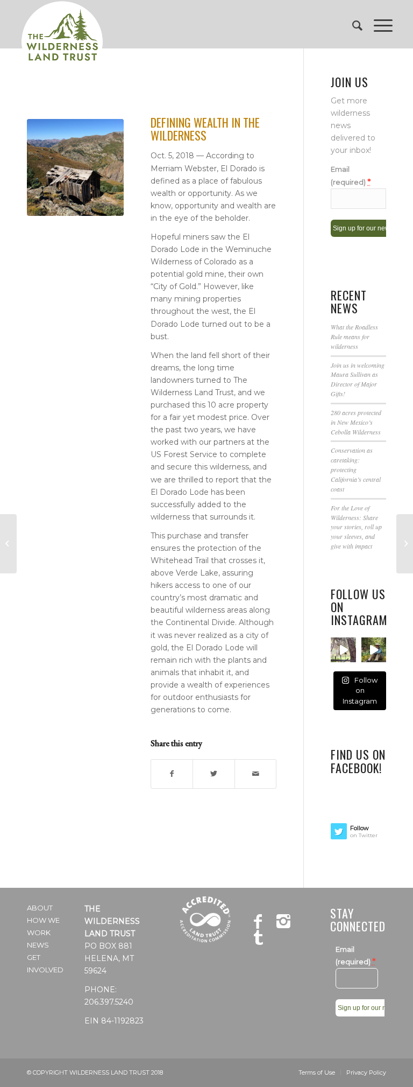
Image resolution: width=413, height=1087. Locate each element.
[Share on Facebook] (172, 774)
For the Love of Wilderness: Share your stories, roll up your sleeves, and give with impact (356, 526)
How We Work (43, 926)
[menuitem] (352, 24)
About (40, 907)
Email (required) (351, 175)
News (38, 945)
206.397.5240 (108, 1002)
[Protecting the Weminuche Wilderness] (8, 543)
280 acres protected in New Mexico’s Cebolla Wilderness (356, 422)
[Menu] (378, 24)
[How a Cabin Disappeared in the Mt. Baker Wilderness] (404, 543)
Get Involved (45, 963)
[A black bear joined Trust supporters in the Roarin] (343, 649)
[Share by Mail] (255, 774)
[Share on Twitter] (213, 774)
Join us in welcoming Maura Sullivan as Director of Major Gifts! (357, 379)
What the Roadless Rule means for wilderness (354, 336)
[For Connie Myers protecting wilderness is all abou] (373, 649)
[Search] (352, 24)
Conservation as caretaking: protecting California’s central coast (356, 469)
